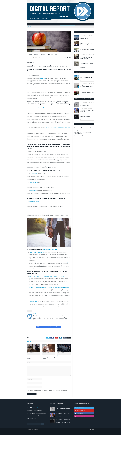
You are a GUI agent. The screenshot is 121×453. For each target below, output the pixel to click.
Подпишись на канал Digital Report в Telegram (49, 324)
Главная (30, 24)
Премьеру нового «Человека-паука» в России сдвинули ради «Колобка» (84, 136)
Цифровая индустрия (67, 24)
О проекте (89, 24)
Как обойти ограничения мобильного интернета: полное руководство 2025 (86, 118)
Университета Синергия (38, 70)
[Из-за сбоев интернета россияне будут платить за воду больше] (48, 346)
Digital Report (30, 57)
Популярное (77, 98)
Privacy (93, 427)
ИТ (32, 329)
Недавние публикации (37, 308)
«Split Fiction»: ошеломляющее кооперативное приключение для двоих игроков (87, 79)
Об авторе (29, 308)
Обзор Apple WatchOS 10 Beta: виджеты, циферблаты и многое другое (86, 86)
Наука (43, 251)
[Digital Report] (60, 11)
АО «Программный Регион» (50, 248)
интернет (29, 329)
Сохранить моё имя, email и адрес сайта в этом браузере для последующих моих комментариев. (47, 388)
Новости (55, 24)
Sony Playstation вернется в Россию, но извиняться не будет (87, 105)
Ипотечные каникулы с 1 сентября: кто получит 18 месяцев (87, 50)
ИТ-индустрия (80, 24)
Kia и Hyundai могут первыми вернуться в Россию (86, 38)
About (89, 427)
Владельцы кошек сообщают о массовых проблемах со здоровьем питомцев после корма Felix (84, 129)
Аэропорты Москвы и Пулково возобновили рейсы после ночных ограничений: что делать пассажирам (87, 65)
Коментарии (89, 98)
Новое (83, 98)
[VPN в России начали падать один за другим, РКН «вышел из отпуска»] (33, 346)
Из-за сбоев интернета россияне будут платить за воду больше (49, 354)
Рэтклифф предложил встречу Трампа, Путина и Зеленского (86, 44)
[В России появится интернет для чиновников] (64, 346)
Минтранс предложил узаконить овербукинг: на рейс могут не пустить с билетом (86, 57)
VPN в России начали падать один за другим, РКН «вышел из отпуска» (33, 354)
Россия (39, 329)
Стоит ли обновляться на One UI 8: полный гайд (87, 111)
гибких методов (42, 78)
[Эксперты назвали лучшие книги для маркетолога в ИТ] (49, 41)
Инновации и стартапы (42, 24)
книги (36, 329)
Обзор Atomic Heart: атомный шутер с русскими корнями (87, 93)
